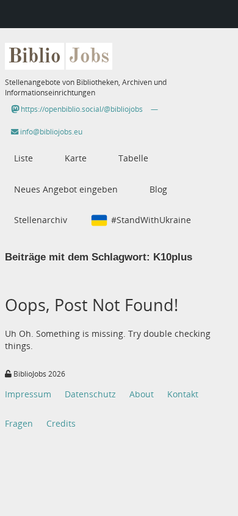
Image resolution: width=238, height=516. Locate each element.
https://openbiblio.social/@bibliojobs (81, 109)
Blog (158, 189)
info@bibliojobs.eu (50, 132)
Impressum (28, 394)
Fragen (19, 423)
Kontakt (182, 394)
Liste (23, 158)
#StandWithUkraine (151, 220)
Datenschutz (90, 394)
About (141, 394)
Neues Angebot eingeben (66, 189)
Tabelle (133, 158)
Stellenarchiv (40, 220)
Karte (76, 158)
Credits (61, 423)
